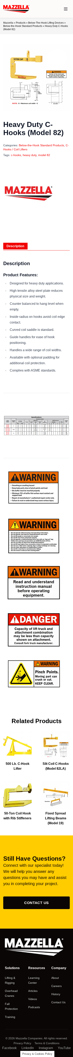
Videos (32, 999)
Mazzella (8, 22)
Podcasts (34, 1007)
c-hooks (16, 155)
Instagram (46, 1048)
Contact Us (36, 903)
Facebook (9, 1048)
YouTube (64, 1048)
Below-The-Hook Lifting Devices (46, 22)
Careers (56, 986)
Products (21, 22)
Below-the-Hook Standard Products (22, 26)
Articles (33, 991)
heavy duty (29, 155)
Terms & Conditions (46, 1043)
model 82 (44, 155)
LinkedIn (27, 1048)
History (55, 994)
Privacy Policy (22, 1043)
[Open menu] (66, 9)
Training (10, 1017)
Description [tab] (15, 246)
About (55, 977)
